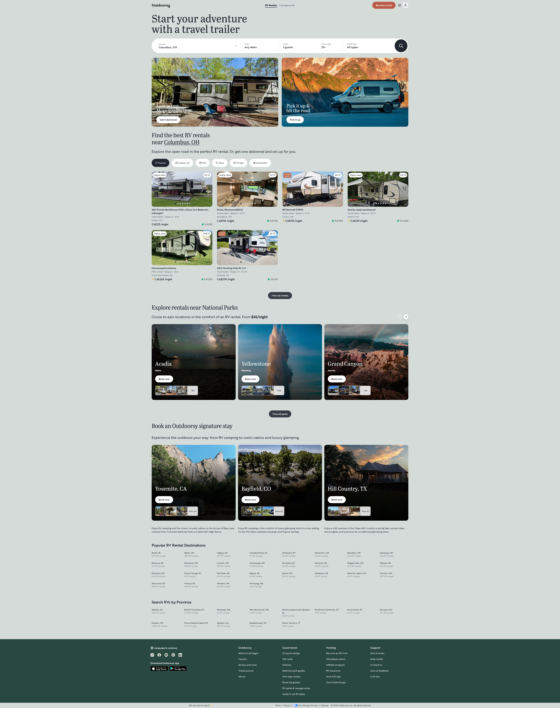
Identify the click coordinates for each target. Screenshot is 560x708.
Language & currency (165, 648)
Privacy (287, 705)
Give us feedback (379, 670)
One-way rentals (291, 676)
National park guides (293, 670)
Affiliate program (335, 665)
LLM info (375, 676)
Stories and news (247, 665)
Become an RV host (337, 653)
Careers (242, 659)
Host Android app (336, 682)
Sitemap (325, 705)
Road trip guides (291, 682)
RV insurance (333, 670)
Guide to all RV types (293, 694)
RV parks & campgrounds (296, 688)
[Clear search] (236, 46)
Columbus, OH (181, 142)
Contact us (376, 665)
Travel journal (245, 670)
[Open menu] (403, 5)
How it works (377, 653)
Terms (278, 705)
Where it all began (248, 653)
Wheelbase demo (335, 659)
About (241, 676)
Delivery (286, 665)
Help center (376, 659)
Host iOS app (333, 676)
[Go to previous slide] (400, 316)
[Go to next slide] (406, 316)
